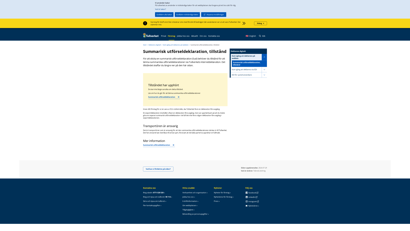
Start (144, 45)
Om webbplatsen (189, 205)
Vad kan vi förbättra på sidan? (159, 169)
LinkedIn (252, 197)
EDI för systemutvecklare (242, 75)
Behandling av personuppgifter (194, 214)
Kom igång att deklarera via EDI (244, 69)
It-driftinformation (189, 201)
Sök (263, 36)
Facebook (252, 193)
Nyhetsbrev (253, 206)
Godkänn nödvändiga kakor (187, 14)
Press (216, 201)
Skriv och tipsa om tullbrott (154, 201)
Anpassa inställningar (215, 14)
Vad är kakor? (160, 9)
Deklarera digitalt (155, 45)
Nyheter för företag (221, 192)
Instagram (252, 201)
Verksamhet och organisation (194, 192)
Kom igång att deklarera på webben (176, 45)
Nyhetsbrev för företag (223, 197)
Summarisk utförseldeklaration (161, 97)
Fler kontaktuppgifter (151, 205)
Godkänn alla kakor (164, 14)
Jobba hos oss (188, 197)
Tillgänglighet (187, 210)
